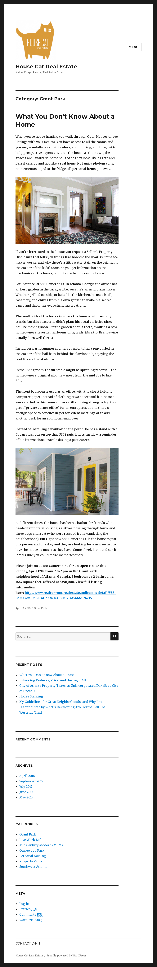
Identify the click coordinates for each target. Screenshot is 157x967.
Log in (24, 904)
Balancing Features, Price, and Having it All (52, 680)
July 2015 (25, 786)
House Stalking (31, 696)
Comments (31, 914)
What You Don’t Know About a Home (46, 675)
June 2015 (26, 792)
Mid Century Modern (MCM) (41, 845)
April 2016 (27, 776)
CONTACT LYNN (28, 943)
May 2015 (26, 797)
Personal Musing (32, 856)
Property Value (30, 861)
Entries (28, 909)
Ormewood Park (31, 850)
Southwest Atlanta (33, 867)
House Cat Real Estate (46, 66)
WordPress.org (30, 920)
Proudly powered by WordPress (66, 955)
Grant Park (40, 608)
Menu (134, 47)
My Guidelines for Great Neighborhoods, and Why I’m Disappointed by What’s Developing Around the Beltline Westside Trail (62, 707)
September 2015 (31, 781)
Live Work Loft (30, 840)
